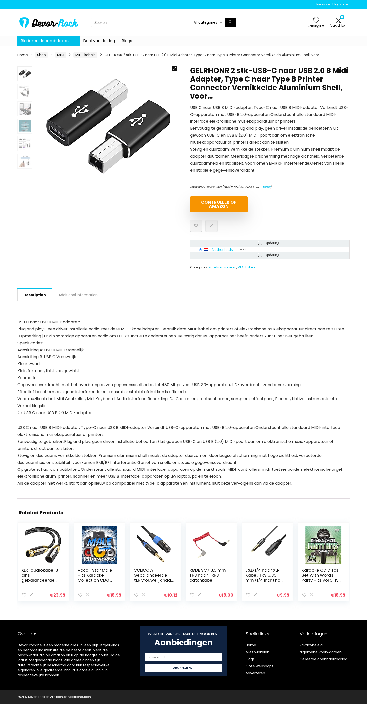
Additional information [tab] (78, 294)
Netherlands (222, 249)
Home (22, 54)
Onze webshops (259, 666)
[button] (174, 68)
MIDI (60, 54)
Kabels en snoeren (222, 267)
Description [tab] (34, 294)
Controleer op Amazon (219, 204)
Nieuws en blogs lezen (333, 4)
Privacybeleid (311, 645)
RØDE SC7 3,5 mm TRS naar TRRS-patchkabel (207, 575)
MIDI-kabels (85, 54)
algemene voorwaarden (321, 652)
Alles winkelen (257, 652)
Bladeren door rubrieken (45, 41)
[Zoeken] (230, 22)
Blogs (127, 41)
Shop (41, 54)
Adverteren (255, 673)
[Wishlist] (316, 20)
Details (265, 187)
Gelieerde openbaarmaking (323, 659)
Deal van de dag (99, 41)
